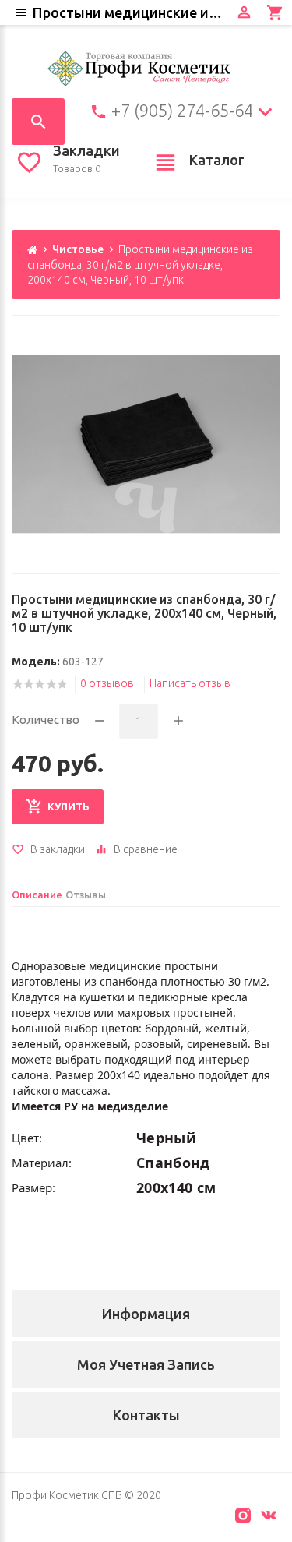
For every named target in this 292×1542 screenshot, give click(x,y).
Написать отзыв (190, 683)
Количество (45, 719)
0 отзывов (107, 683)
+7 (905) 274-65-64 (182, 110)
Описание (37, 894)
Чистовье (78, 249)
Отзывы (85, 894)
